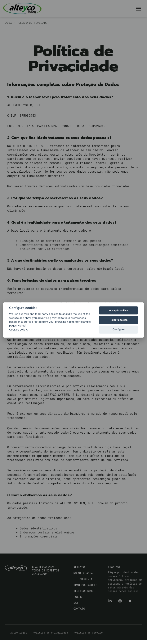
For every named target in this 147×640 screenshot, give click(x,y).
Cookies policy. (18, 329)
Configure (119, 329)
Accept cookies (118, 310)
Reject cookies (118, 319)
